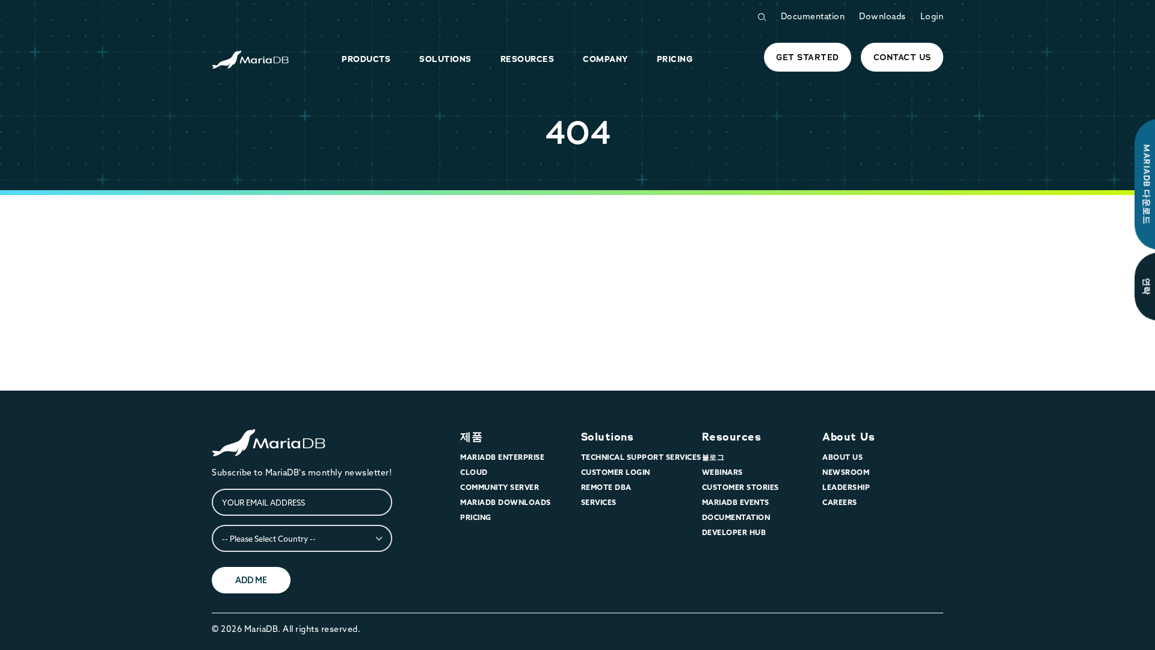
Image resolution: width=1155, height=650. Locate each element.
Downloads (882, 16)
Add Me (251, 580)
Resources (732, 437)
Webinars (722, 472)
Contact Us (902, 57)
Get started (807, 57)
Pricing (475, 517)
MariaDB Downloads (505, 502)
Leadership (846, 487)
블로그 (713, 457)
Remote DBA (606, 487)
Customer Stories (740, 487)
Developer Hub (734, 532)
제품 (471, 437)
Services (599, 502)
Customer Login (615, 472)
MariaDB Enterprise (502, 457)
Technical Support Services (641, 457)
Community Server (499, 487)
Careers (839, 502)
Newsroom (845, 472)
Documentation (813, 16)
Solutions (607, 437)
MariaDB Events (735, 502)
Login (932, 16)
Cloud (474, 472)
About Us (848, 437)
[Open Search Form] (761, 17)
